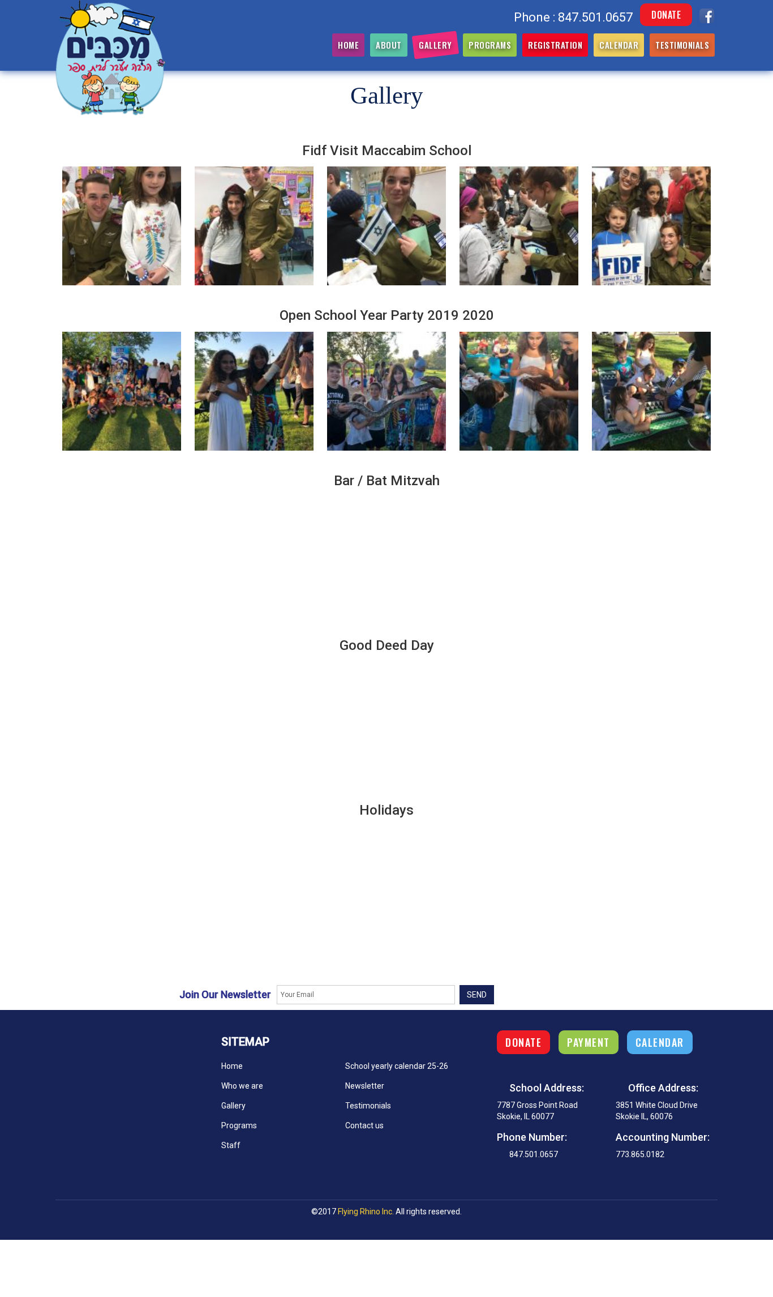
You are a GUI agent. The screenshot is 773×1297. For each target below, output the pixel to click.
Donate (666, 15)
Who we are (242, 1085)
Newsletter (364, 1085)
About (389, 45)
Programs (490, 45)
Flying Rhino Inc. (366, 1211)
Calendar (618, 45)
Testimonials (682, 45)
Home (348, 45)
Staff (231, 1145)
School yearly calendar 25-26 (396, 1066)
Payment (588, 1042)
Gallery (435, 45)
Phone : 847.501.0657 (573, 17)
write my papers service (42, 1234)
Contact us (364, 1125)
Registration (555, 45)
